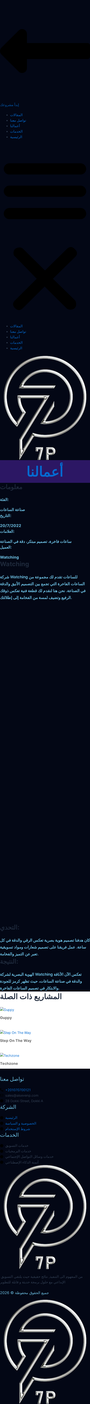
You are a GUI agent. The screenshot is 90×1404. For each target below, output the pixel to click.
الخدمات (16, 131)
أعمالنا (15, 126)
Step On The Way (15, 1040)
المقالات (16, 115)
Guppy (6, 1017)
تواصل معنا (18, 120)
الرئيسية (16, 137)
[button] (45, 234)
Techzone (9, 1063)
